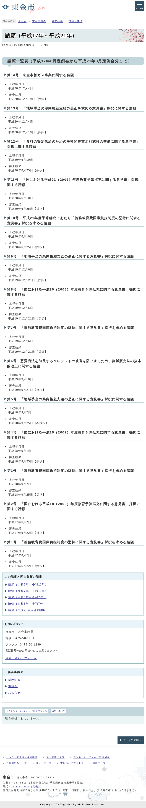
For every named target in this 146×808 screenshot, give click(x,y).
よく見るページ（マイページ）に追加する (26, 711)
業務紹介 (14, 679)
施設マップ (99, 763)
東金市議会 (39, 21)
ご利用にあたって (16, 763)
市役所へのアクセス (72, 763)
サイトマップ (44, 763)
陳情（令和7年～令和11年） (28, 590)
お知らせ (14, 692)
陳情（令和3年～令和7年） (27, 603)
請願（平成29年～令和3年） (28, 610)
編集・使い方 (58, 711)
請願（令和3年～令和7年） (27, 597)
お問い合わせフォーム (21, 658)
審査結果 (57, 21)
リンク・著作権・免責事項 (21, 757)
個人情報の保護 (55, 757)
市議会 (13, 686)
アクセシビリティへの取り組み (91, 757)
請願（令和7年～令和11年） (28, 584)
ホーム (22, 21)
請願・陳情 (75, 21)
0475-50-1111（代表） (26, 786)
